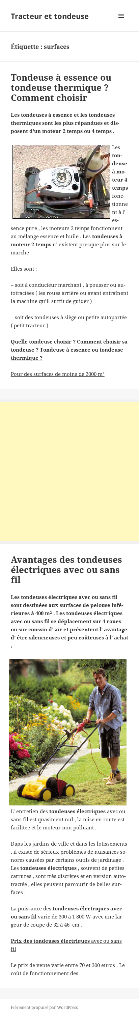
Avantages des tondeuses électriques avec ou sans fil (66, 569)
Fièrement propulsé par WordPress (44, 1007)
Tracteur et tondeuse (50, 16)
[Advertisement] (69, 471)
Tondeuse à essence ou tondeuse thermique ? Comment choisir (61, 87)
